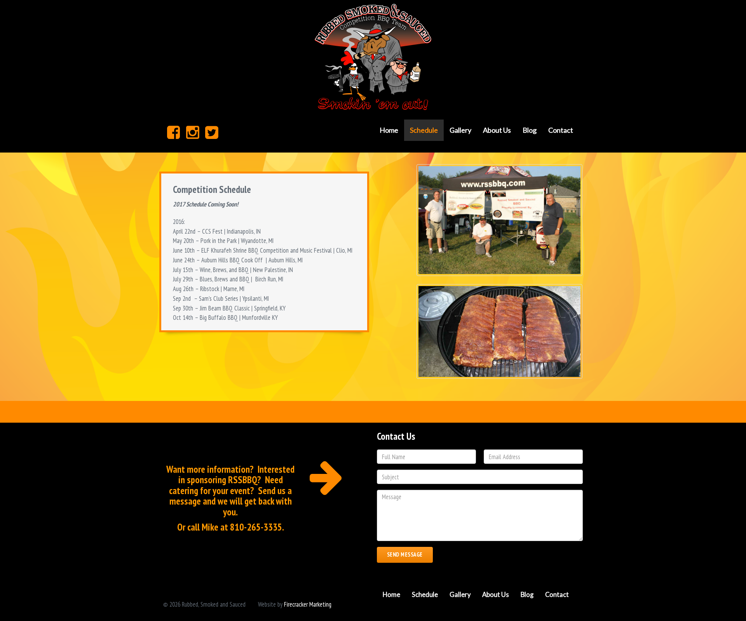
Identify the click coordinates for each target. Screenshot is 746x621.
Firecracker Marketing (307, 604)
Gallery (460, 130)
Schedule (424, 130)
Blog (530, 130)
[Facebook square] (173, 132)
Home (389, 130)
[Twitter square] (211, 132)
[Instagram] (192, 132)
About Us (497, 130)
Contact (560, 130)
